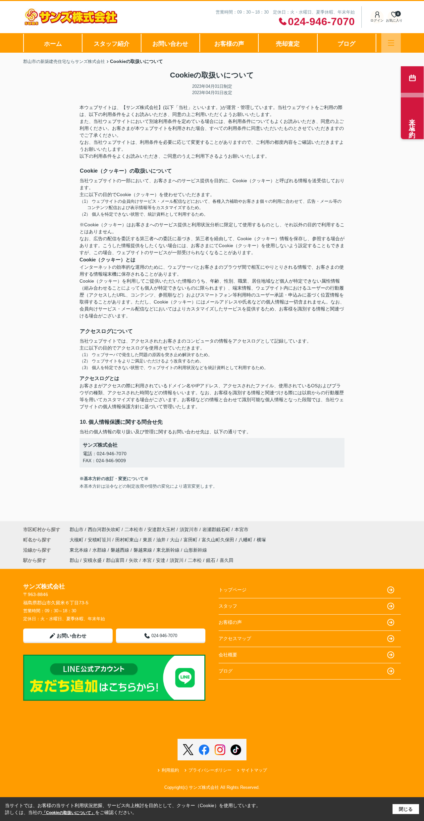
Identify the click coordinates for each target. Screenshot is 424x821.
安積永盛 (92, 560)
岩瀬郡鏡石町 (216, 529)
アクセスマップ (235, 638)
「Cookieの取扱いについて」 (68, 812)
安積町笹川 (100, 539)
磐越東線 (143, 550)
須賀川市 (189, 529)
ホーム (53, 43)
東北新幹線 (168, 550)
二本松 (195, 560)
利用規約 (170, 770)
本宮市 (241, 529)
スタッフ (228, 606)
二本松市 (134, 529)
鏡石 (210, 560)
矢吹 (133, 560)
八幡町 (246, 539)
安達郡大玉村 (161, 529)
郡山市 (76, 529)
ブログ (346, 43)
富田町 (191, 539)
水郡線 (100, 550)
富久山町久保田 (219, 539)
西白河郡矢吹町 (104, 529)
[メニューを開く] (391, 42)
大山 (175, 539)
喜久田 (227, 560)
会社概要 (228, 654)
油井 (161, 539)
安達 (160, 560)
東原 (148, 539)
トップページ (232, 589)
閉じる (406, 809)
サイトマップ (254, 770)
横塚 (261, 539)
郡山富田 (115, 560)
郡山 (74, 560)
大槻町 (77, 539)
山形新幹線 (195, 550)
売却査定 (288, 43)
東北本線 (79, 550)
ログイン (377, 20)
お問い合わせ (170, 43)
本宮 (147, 560)
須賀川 (177, 560)
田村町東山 (127, 539)
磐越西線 (121, 550)
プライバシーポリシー (210, 770)
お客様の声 (229, 43)
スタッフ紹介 (112, 43)
